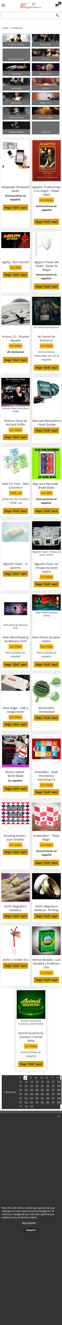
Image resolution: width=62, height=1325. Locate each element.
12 (26, 1082)
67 (53, 1102)
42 (26, 1094)
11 (20, 1082)
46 (47, 1094)
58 (58, 1098)
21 (20, 1086)
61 (20, 1102)
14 (36, 1082)
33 (31, 1090)
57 (53, 1098)
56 (47, 1098)
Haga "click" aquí (15, 207)
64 (36, 1102)
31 (20, 1090)
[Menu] (3, 6)
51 (20, 1098)
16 (47, 1082)
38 (58, 1090)
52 (26, 1098)
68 (58, 1102)
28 (58, 1086)
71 (20, 1106)
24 (36, 1086)
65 (42, 1102)
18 (58, 1082)
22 (26, 1086)
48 (58, 1094)
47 (53, 1094)
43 (31, 1094)
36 (47, 1090)
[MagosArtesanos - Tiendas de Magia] (30, 5)
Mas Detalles (29, 1222)
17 (53, 1082)
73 (31, 1106)
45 (42, 1094)
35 (42, 1090)
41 (20, 1094)
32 (26, 1090)
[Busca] (57, 15)
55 (42, 1098)
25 (42, 1086)
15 (42, 1082)
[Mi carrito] (56, 5)
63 (31, 1102)
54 (36, 1098)
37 (53, 1090)
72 (26, 1106)
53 (31, 1098)
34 (36, 1090)
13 (31, 1082)
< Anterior (10, 1092)
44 (36, 1094)
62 (26, 1102)
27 (53, 1086)
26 (47, 1086)
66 (47, 1102)
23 (31, 1086)
